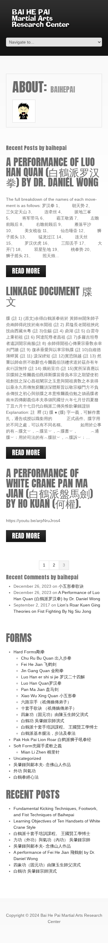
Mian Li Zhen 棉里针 (40, 752)
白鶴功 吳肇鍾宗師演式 (42, 720)
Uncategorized (27, 758)
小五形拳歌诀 (71, 586)
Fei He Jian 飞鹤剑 (38, 664)
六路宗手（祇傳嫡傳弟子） (46, 702)
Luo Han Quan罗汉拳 (41, 683)
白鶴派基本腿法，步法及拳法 (48, 733)
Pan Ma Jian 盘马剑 (39, 689)
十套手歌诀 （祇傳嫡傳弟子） (49, 708)
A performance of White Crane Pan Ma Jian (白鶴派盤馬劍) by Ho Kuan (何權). (49, 488)
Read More (26, 271)
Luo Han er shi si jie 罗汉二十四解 (53, 677)
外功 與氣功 (25, 770)
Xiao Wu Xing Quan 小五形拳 (48, 695)
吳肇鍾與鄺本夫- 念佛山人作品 (42, 764)
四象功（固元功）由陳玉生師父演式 (54, 714)
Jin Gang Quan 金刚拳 (42, 670)
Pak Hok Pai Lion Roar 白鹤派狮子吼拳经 (52, 739)
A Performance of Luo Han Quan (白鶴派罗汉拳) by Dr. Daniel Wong (53, 172)
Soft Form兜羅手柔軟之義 (38, 745)
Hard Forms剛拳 (29, 651)
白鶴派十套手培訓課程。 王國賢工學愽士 (59, 727)
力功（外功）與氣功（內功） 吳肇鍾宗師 (52, 839)
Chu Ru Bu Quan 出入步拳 (46, 658)
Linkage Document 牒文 (49, 296)
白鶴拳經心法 (26, 777)
